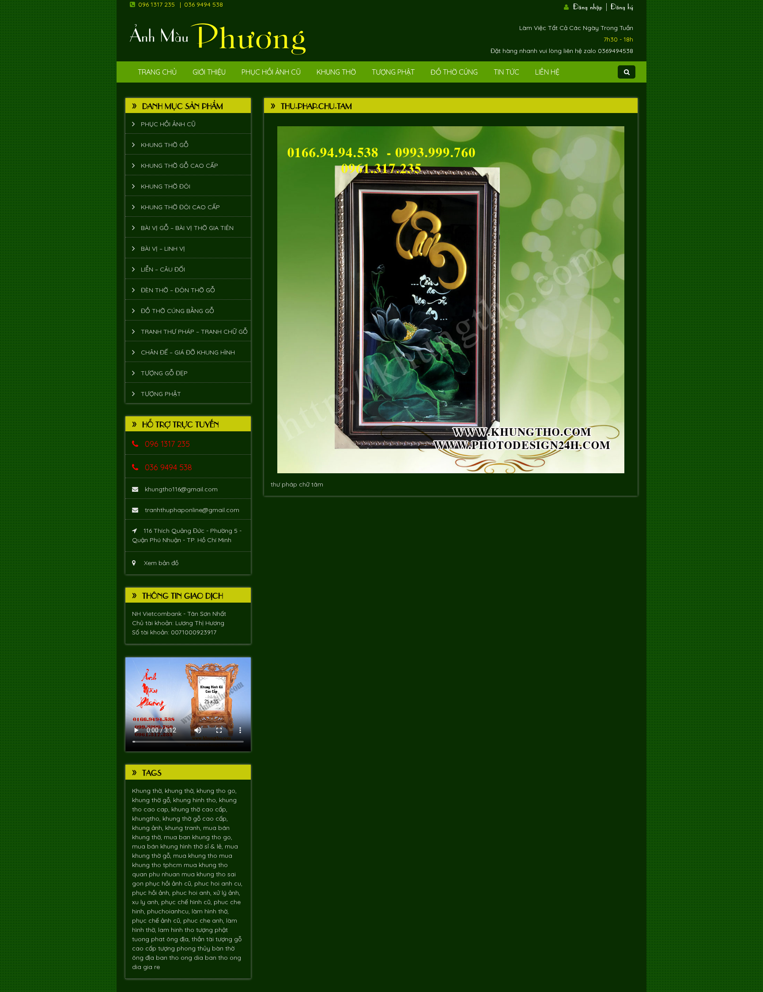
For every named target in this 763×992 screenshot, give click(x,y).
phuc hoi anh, (192, 893)
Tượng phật (393, 72)
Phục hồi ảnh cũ (271, 72)
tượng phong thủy (185, 948)
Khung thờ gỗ (165, 145)
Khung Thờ (336, 72)
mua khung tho (196, 856)
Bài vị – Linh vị (163, 249)
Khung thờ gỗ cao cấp (179, 166)
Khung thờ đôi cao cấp (180, 207)
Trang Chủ (157, 72)
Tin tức (506, 72)
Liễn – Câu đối (163, 269)
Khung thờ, (148, 791)
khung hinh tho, (196, 800)
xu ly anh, (146, 902)
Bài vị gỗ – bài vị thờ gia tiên (187, 228)
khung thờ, (180, 791)
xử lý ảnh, (226, 893)
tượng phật (212, 930)
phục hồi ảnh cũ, (169, 883)
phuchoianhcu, (169, 911)
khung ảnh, (148, 828)
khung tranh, (184, 828)
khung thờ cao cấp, (199, 809)
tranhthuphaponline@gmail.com (192, 510)
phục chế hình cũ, (187, 902)
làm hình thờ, (210, 911)
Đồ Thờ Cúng (454, 72)
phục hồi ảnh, (152, 893)
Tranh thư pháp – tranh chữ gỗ (194, 332)
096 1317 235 (156, 4)
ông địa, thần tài (190, 939)
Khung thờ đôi (165, 186)
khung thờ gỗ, (152, 800)
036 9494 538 (203, 4)
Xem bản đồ (160, 563)
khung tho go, (216, 791)
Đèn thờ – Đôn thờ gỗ (178, 290)
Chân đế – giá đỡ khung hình (188, 352)
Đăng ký (622, 5)
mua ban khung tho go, (198, 837)
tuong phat (149, 939)
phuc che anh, (204, 920)
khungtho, (147, 818)
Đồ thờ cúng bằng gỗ (177, 311)
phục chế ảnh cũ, (157, 920)
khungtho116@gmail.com (181, 489)
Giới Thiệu (209, 72)
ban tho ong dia (180, 958)
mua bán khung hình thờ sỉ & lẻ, (178, 846)
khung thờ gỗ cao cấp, (195, 818)
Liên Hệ (547, 72)
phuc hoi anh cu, (218, 883)
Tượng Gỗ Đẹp (164, 373)
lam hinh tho (177, 930)
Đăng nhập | (590, 5)
